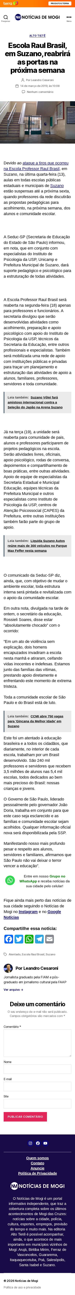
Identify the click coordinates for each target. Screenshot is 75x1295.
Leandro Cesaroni (42, 80)
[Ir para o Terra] (11, 3)
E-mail (7, 1079)
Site (6, 1096)
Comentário (12, 1026)
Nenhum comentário (40, 92)
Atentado (15, 954)
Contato (37, 1163)
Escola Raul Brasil (33, 954)
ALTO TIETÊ (37, 35)
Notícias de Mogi (26, 1281)
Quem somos (37, 1158)
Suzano (57, 185)
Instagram (28, 911)
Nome (7, 1062)
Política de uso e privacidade (22, 1287)
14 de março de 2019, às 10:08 (40, 86)
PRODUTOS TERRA (60, 3)
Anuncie (37, 1168)
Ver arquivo (13, 989)
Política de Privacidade (37, 1173)
